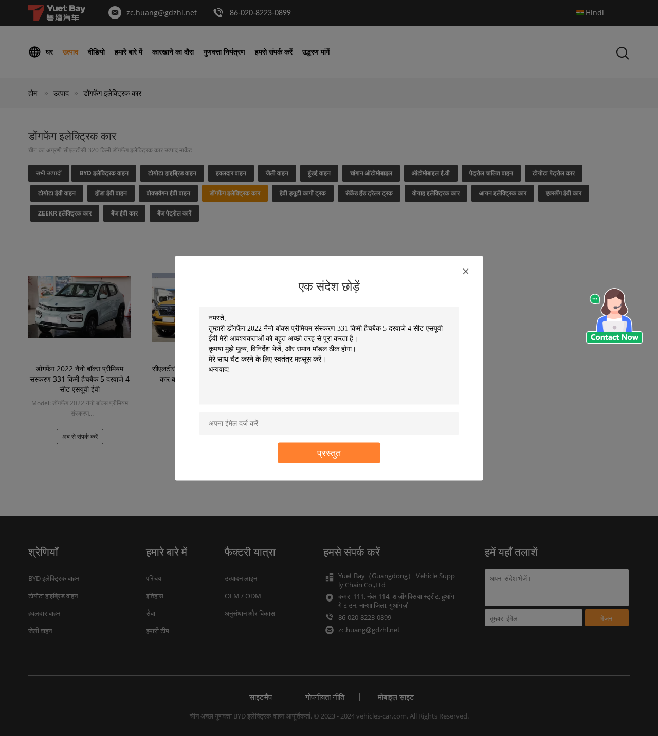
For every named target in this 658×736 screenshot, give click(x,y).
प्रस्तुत (329, 452)
